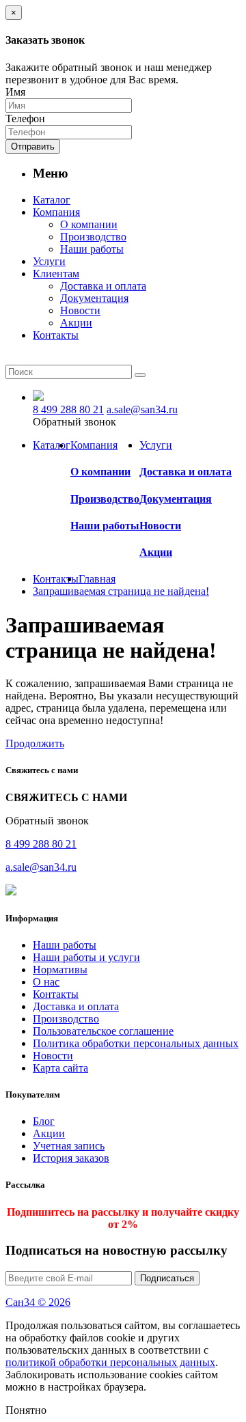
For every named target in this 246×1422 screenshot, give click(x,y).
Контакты (56, 994)
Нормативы (60, 969)
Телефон (25, 118)
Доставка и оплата (185, 471)
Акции (155, 552)
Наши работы (104, 525)
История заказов (71, 1158)
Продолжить (34, 743)
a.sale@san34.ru (142, 409)
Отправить (33, 146)
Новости (160, 525)
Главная (97, 579)
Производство (104, 499)
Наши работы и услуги (86, 957)
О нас (46, 982)
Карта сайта (60, 1068)
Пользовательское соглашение (103, 1031)
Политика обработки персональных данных (135, 1043)
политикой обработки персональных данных (110, 1362)
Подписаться (167, 1278)
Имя (15, 92)
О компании (100, 471)
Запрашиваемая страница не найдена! (121, 591)
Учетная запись (69, 1146)
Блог (44, 1121)
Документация (175, 499)
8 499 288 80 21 (68, 409)
